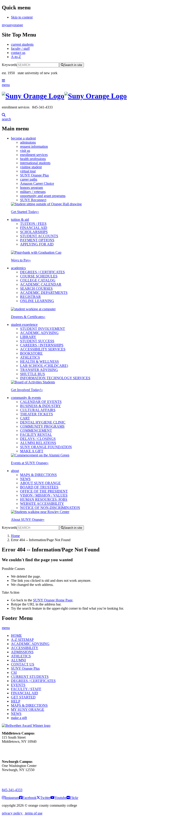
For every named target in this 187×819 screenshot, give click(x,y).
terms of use (33, 813)
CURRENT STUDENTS (30, 677)
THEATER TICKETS (36, 414)
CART (25, 418)
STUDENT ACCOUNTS (39, 236)
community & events (26, 398)
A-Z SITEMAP (22, 640)
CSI (14, 672)
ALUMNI (18, 660)
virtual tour (28, 171)
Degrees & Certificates (28, 317)
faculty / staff (20, 48)
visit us (25, 151)
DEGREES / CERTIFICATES (42, 272)
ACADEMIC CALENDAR (40, 284)
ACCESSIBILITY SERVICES (42, 349)
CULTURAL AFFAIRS (37, 410)
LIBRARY (28, 337)
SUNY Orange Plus (34, 175)
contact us (18, 53)
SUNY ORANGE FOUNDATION (46, 447)
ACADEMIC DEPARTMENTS (44, 293)
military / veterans (33, 192)
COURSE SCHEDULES (38, 276)
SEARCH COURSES (36, 288)
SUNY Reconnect (33, 200)
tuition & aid (20, 219)
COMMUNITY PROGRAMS (42, 426)
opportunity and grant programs (42, 196)
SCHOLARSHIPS (34, 232)
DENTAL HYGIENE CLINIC (42, 422)
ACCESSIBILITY (24, 648)
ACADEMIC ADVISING (39, 333)
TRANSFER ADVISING (39, 370)
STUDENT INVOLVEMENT (42, 329)
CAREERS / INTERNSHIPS (41, 345)
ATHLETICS (30, 357)
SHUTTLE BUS (32, 374)
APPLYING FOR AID (37, 244)
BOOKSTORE (31, 353)
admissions (28, 142)
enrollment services (34, 155)
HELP (15, 701)
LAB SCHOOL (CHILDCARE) (44, 366)
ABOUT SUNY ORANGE (40, 483)
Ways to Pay (21, 260)
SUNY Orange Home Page (53, 600)
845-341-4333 (12, 790)
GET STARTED (23, 697)
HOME (16, 635)
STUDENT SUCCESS (37, 341)
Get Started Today (25, 212)
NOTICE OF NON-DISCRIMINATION (50, 508)
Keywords (9, 65)
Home (15, 536)
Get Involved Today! (27, 390)
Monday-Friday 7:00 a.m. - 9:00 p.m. (17, 778)
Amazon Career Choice (37, 183)
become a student (23, 138)
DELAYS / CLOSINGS (38, 439)
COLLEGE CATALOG (37, 280)
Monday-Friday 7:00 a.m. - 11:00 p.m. (18, 750)
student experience (24, 325)
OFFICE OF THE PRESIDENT (44, 491)
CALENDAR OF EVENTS (41, 402)
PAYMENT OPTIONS (37, 240)
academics (18, 268)
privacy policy (12, 813)
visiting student (31, 167)
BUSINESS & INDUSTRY (40, 406)
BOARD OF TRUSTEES (39, 487)
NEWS (25, 479)
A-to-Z (16, 57)
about (15, 471)
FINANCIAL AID (33, 228)
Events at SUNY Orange (30, 463)
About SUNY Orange (27, 519)
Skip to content (22, 17)
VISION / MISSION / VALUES (44, 495)
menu (6, 85)
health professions (33, 159)
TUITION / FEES (33, 224)
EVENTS (18, 685)
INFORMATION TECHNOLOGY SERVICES (55, 378)
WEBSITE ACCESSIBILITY (42, 504)
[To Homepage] (93, 96)
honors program (31, 188)
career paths (28, 179)
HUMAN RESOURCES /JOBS (43, 499)
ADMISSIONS (22, 652)
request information (34, 146)
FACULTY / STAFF (26, 689)
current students (22, 44)
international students (35, 163)
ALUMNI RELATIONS (38, 443)
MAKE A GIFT (31, 451)
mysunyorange (12, 25)
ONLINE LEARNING (37, 301)
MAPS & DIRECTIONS (38, 475)
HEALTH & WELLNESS (39, 361)
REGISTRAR (30, 297)
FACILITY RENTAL (36, 435)
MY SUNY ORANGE (27, 709)
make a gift (19, 718)
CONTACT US (22, 664)
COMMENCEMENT (36, 430)
